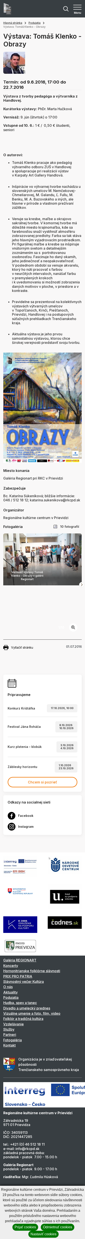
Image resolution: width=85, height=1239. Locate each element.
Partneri (9, 1034)
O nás (8, 987)
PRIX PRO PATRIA (17, 976)
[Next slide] (81, 584)
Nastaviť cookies (43, 1234)
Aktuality (10, 992)
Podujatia (35, 22)
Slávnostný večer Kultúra (23, 981)
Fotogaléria (12, 1040)
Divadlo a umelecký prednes (26, 1008)
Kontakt (9, 1045)
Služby (8, 1029)
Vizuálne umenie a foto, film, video (31, 1013)
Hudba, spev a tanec (20, 1003)
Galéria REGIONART (19, 960)
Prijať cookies (25, 1227)
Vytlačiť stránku (22, 647)
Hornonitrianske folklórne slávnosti (31, 971)
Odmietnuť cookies (57, 1227)
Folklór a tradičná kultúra (23, 1018)
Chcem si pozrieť (42, 782)
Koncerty (10, 965)
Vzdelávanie (13, 1024)
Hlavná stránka (12, 22)
